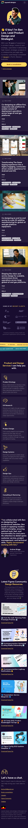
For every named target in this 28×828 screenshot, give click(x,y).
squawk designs (10, 2)
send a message (7, 68)
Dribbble (3, 801)
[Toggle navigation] (24, 2)
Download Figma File (7, 622)
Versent (6, 57)
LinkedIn (3, 795)
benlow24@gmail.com (7, 789)
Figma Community (6, 798)
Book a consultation (14, 64)
